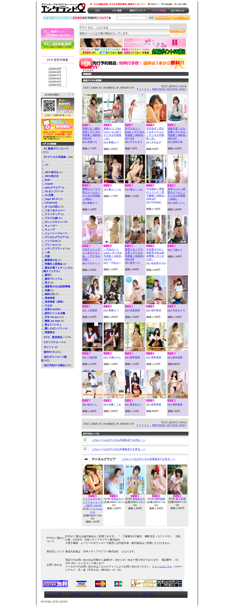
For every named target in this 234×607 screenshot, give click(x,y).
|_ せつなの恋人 (50, 206)
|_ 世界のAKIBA (51, 309)
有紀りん (92, 404)
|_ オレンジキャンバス (54, 221)
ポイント (49, 347)
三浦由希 (92, 357)
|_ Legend (47, 183)
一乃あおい (114, 263)
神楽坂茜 (135, 310)
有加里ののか (158, 263)
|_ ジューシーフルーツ (54, 233)
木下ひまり (136, 142)
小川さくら (93, 263)
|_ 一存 (45, 252)
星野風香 (135, 357)
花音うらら (178, 203)
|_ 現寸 (45, 282)
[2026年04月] (58, 85)
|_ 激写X (46, 275)
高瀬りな (92, 142)
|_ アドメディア (50, 214)
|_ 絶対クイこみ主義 (53, 313)
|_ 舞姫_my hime (50, 320)
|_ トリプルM (49, 241)
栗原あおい (136, 404)
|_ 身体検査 (48, 298)
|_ (43, 160)
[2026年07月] (58, 75)
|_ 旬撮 (45, 290)
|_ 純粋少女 (48, 294)
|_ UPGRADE (49, 202)
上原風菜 (92, 310)
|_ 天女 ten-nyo (50, 317)
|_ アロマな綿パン (52, 218)
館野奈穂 (160, 498)
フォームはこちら (162, 566)
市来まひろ (178, 310)
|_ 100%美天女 (50, 172)
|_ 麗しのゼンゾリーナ (54, 328)
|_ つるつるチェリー (53, 210)
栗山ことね (114, 189)
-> (56, 157)
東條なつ (113, 142)
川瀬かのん (114, 357)
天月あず (156, 142)
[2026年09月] (58, 69)
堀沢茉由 (156, 310)
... (150, 89)
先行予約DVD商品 (54, 365)
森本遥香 (177, 357)
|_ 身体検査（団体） (53, 301)
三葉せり (177, 250)
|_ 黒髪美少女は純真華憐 (55, 286)
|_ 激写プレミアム (52, 278)
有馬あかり (117, 498)
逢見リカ (135, 263)
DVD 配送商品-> (54, 337)
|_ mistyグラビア (51, 187)
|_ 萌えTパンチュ (51, 324)
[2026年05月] (58, 82)
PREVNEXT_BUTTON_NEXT (169, 89)
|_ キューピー (49, 225)
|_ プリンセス (49, 244)
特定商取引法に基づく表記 (85, 594)
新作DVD (49, 352)
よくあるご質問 (53, 594)
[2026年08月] (58, 72)
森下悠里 (181, 498)
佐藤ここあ (114, 404)
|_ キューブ (48, 229)
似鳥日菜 (177, 142)
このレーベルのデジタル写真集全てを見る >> (118, 440)
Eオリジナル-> (52, 342)
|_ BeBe (45, 179)
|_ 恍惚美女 (48, 332)
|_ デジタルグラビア (53, 237)
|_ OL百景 (47, 195)
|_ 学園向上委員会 (52, 263)
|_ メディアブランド (53, 248)
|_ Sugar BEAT (50, 199)
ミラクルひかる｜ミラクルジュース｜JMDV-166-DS (92, 502)
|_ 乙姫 (45, 256)
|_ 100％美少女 (50, 176)
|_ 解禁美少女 (49, 260)
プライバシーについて (120, 594)
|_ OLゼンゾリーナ (52, 191)
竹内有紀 (156, 202)
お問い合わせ (148, 594)
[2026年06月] (58, 78)
